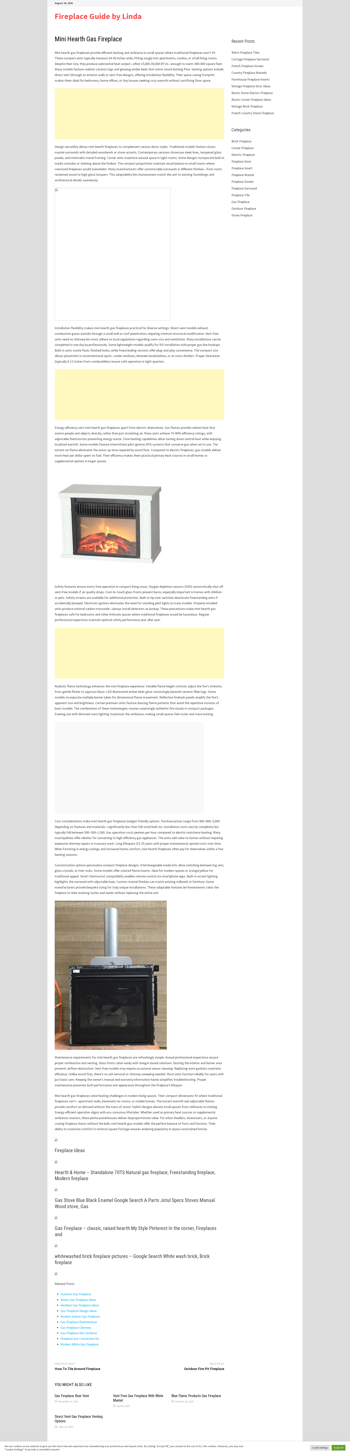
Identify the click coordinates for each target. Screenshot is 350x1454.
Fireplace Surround (244, 188)
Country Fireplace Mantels (249, 73)
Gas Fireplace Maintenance (79, 1322)
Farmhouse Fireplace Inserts (251, 79)
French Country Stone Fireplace (253, 113)
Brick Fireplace (241, 141)
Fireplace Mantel (243, 175)
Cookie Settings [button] (320, 1447)
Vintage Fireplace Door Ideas (251, 86)
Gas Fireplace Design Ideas (79, 1311)
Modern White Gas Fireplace (79, 1344)
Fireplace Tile (241, 195)
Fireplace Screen (243, 181)
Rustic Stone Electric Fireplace (252, 93)
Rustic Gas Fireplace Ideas (78, 1300)
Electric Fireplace (243, 155)
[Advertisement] (139, 113)
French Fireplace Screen (247, 66)
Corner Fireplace (243, 148)
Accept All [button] (338, 1447)
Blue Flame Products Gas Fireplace (196, 1396)
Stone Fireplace (242, 215)
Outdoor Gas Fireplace (76, 1294)
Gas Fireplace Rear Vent (72, 1396)
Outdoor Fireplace (244, 208)
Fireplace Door (241, 161)
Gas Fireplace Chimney (76, 1327)
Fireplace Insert (242, 168)
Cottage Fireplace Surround (250, 59)
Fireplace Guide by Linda (98, 16)
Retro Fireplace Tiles (246, 52)
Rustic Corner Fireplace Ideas (251, 99)
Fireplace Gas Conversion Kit (80, 1339)
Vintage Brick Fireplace (247, 106)
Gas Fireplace (241, 202)
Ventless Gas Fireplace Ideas (80, 1305)
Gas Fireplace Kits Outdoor (79, 1333)
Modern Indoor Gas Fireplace (80, 1316)
